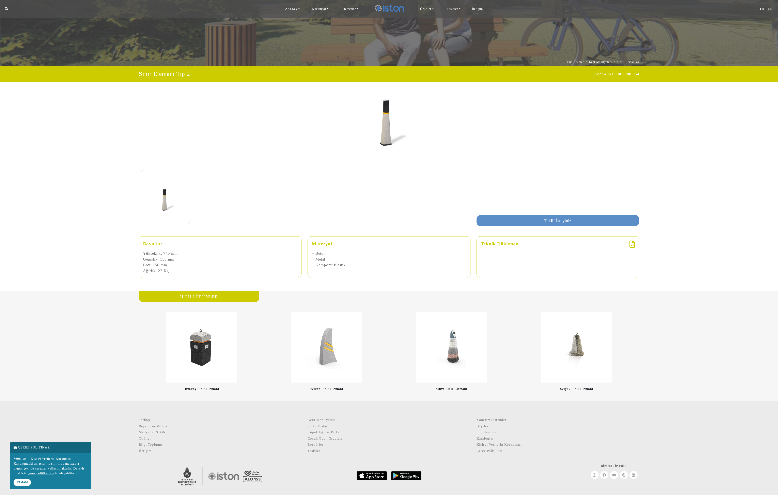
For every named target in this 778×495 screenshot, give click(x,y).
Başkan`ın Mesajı (153, 426)
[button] (6, 9)
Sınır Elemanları (628, 62)
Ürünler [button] (425, 9)
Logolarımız (486, 432)
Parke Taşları (318, 426)
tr (762, 9)
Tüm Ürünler (575, 62)
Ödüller (145, 438)
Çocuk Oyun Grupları (325, 438)
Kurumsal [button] (319, 9)
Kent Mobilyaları (600, 62)
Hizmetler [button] (348, 9)
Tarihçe (145, 420)
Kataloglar (485, 438)
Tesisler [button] (452, 9)
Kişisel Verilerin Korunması (499, 444)
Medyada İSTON (152, 432)
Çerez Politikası (489, 451)
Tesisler (314, 451)
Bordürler (315, 444)
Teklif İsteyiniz (557, 220)
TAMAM (22, 482)
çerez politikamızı (41, 473)
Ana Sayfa (292, 9)
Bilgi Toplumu (150, 444)
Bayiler (482, 426)
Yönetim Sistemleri (492, 420)
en (770, 9)
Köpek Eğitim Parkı (323, 432)
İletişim (477, 9)
